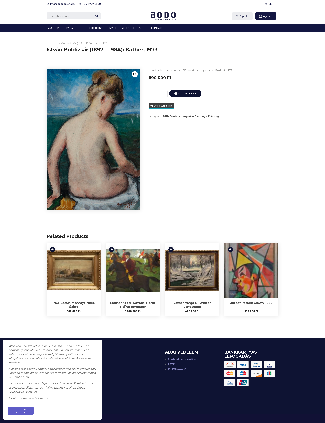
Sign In (243, 16)
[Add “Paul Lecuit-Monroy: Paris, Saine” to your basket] (52, 249)
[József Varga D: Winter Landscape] (192, 270)
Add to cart (186, 93)
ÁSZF (171, 364)
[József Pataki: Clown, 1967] (251, 270)
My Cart (268, 16)
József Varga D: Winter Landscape (192, 305)
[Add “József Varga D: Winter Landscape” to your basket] (171, 249)
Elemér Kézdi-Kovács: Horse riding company (133, 305)
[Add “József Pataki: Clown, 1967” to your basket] (230, 249)
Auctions (54, 28)
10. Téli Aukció (177, 369)
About (143, 28)
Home (50, 43)
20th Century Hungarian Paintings (185, 116)
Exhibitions (94, 28)
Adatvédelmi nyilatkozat (183, 359)
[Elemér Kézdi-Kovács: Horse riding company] (133, 270)
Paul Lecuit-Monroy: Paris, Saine (74, 305)
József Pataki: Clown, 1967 (251, 303)
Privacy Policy (83, 409)
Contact (157, 28)
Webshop (129, 28)
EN (270, 3)
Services (112, 28)
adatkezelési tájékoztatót (69, 398)
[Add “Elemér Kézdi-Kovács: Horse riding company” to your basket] (111, 249)
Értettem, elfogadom (20, 411)
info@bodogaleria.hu (62, 3)
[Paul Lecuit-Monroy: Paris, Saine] (74, 270)
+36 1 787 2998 (91, 3)
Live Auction (74, 28)
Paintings (214, 116)
